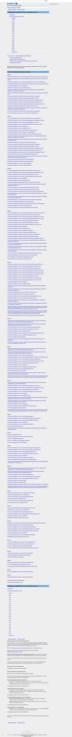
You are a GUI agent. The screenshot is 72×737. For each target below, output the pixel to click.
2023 (13, 23)
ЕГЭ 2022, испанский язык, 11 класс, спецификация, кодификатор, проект (22, 297)
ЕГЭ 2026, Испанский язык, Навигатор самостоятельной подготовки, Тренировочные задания (26, 103)
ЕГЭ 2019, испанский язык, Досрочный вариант (17, 407)
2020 (13, 28)
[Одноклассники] (9, 3)
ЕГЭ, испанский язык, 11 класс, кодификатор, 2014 (17, 502)
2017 (13, 33)
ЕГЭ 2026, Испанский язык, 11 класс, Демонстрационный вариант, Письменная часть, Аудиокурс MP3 (27, 76)
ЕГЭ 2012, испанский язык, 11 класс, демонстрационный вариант (20, 524)
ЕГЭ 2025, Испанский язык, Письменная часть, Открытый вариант (21, 159)
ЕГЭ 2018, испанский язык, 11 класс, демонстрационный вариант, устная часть (23, 420)
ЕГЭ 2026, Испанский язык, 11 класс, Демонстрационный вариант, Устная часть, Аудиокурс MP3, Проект (28, 83)
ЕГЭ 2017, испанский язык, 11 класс (15, 434)
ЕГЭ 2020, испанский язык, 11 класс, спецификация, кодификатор (20, 368)
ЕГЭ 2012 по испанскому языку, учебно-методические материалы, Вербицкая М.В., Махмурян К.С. (27, 522)
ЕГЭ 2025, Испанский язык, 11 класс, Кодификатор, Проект (19, 128)
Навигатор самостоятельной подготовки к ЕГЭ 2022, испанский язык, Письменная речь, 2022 (26, 315)
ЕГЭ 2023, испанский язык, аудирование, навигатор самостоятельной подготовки (24, 234)
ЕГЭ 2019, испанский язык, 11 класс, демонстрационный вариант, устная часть (23, 389)
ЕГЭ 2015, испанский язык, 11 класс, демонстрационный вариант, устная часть (23, 478)
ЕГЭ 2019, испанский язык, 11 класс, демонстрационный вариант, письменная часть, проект (26, 387)
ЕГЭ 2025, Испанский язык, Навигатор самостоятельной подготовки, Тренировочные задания (26, 152)
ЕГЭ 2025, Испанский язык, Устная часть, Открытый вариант (19, 163)
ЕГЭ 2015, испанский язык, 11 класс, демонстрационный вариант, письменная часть (24, 476)
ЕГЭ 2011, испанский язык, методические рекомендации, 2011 (20, 545)
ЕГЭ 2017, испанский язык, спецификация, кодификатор (19, 440)
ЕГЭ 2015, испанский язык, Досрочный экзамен (17, 480)
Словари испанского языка (15, 62)
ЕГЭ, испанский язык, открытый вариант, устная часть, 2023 (19, 258)
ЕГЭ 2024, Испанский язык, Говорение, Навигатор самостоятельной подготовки (23, 187)
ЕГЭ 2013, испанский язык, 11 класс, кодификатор (17, 515)
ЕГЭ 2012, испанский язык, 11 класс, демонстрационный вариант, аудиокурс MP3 (23, 528)
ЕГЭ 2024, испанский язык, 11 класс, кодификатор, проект (19, 180)
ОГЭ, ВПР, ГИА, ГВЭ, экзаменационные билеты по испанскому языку (23, 60)
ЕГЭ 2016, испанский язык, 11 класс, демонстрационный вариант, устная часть (23, 453)
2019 (10, 607)
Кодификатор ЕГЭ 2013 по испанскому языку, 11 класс (18, 517)
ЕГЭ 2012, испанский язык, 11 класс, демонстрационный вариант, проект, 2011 (23, 530)
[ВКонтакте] (7, 3)
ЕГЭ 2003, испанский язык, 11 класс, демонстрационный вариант (20, 576)
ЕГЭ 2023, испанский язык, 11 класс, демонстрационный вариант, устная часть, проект (25, 224)
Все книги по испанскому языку (16, 57)
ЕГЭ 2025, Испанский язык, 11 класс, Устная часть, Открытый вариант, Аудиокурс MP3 (24, 133)
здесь (25, 668)
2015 (13, 36)
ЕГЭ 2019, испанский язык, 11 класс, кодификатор (17, 393)
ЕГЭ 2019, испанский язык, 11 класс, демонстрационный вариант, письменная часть (24, 385)
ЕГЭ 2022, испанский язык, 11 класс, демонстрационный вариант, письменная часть (24, 266)
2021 (13, 26)
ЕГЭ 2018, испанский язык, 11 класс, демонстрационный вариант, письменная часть (24, 418)
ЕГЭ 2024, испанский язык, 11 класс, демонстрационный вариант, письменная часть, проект (26, 172)
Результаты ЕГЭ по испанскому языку (15, 582)
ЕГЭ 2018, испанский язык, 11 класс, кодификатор (17, 422)
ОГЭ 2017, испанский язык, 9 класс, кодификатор (17, 442)
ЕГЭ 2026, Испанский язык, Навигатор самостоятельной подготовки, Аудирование (24, 96)
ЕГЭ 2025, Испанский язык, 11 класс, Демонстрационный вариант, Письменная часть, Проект (26, 120)
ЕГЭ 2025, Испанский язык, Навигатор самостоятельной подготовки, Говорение (23, 146)
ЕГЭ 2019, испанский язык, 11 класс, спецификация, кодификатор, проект (22, 405)
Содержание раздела (12, 9)
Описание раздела (21, 9)
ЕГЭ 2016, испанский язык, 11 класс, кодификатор (17, 455)
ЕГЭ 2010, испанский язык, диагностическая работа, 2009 (19, 555)
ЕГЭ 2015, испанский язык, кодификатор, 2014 (17, 482)
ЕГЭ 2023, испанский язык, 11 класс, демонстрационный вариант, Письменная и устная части (26, 212)
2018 (13, 31)
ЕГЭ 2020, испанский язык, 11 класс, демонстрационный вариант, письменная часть (24, 358)
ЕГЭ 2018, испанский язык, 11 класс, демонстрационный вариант (20, 416)
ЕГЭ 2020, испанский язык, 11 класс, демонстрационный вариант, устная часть (23, 362)
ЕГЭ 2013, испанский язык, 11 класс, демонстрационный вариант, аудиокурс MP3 (23, 513)
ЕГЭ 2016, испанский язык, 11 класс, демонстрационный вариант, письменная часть (24, 447)
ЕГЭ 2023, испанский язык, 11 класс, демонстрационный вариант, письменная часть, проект (26, 216)
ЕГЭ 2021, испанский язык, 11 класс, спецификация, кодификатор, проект (22, 334)
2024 (13, 21)
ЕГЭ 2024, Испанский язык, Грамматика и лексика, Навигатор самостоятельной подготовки (25, 191)
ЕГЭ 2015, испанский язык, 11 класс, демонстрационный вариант (20, 474)
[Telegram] (13, 3)
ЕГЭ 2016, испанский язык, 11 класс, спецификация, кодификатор (20, 457)
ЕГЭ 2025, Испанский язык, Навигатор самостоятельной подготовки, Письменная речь (25, 150)
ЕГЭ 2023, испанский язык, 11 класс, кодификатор (17, 226)
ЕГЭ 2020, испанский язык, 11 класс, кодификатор (17, 364)
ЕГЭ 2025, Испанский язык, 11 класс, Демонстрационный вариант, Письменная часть (24, 118)
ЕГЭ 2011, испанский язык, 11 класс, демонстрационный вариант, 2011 (21, 541)
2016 (13, 35)
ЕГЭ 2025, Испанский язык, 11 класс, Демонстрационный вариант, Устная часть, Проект (25, 124)
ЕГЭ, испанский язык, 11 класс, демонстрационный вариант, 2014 (20, 500)
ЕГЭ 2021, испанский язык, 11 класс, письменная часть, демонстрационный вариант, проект (26, 332)
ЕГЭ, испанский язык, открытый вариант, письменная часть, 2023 (20, 256)
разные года (11, 635)
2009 (13, 46)
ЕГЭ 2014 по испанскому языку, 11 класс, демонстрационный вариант (21, 492)
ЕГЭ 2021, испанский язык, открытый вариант (17, 336)
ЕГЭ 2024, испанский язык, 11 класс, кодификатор (17, 178)
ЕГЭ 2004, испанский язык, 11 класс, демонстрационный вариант (20, 571)
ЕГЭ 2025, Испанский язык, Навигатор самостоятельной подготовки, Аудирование (24, 144)
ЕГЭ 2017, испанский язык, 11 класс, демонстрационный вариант (20, 436)
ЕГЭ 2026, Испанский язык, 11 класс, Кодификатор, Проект (19, 87)
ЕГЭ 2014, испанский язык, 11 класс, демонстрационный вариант (20, 496)
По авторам (12, 14)
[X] (16, 3)
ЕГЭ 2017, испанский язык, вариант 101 (15, 438)
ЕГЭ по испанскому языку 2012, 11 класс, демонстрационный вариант (21, 534)
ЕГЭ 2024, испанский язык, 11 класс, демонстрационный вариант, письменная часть (24, 170)
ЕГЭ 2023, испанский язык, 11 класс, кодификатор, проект (19, 228)
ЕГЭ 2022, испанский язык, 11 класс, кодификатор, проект (19, 283)
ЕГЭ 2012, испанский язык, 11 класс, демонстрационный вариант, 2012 (21, 526)
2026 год (14, 18)
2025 (13, 19)
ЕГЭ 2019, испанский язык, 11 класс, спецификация (18, 403)
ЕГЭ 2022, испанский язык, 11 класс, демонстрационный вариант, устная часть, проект (25, 277)
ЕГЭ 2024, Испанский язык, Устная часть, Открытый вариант (19, 205)
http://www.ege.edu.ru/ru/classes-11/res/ (14, 651)
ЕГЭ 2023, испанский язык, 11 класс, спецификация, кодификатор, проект (22, 232)
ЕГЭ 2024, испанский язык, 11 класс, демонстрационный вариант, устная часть (23, 174)
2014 (13, 38)
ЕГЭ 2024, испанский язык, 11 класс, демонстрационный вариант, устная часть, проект (25, 176)
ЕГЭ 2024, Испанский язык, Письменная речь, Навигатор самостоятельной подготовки (25, 199)
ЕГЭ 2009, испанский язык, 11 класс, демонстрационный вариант (20, 562)
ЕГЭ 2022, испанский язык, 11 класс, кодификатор (17, 281)
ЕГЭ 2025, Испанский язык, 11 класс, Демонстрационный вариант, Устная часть (23, 122)
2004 (13, 48)
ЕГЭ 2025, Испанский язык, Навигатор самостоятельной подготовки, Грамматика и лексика (25, 148)
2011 (13, 43)
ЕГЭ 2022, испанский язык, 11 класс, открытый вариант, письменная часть (22, 292)
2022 (13, 24)
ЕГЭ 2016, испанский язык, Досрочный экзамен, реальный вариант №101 (22, 459)
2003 (13, 50)
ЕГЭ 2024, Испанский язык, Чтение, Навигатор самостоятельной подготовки (23, 207)
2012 (13, 41)
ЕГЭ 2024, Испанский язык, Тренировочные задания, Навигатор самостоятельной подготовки (26, 203)
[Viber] (12, 3)
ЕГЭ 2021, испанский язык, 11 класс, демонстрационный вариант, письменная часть (24, 327)
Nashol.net (10, 734)
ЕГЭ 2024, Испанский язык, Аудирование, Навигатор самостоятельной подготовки (24, 182)
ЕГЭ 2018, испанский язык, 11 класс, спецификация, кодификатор (20, 424)
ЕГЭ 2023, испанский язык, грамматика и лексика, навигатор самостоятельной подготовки (25, 238)
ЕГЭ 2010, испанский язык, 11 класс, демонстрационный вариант (20, 553)
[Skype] (15, 3)
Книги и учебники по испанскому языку (17, 59)
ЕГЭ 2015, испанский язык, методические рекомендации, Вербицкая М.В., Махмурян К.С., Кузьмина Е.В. (28, 484)
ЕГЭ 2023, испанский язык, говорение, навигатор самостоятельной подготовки (23, 236)
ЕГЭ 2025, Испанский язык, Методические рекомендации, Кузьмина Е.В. (22, 142)
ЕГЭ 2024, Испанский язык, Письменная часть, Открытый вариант (21, 201)
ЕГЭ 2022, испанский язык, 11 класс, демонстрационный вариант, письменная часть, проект (26, 273)
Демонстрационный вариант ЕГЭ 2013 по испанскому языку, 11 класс (21, 507)
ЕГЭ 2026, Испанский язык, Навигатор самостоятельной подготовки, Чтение (23, 105)
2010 (13, 45)
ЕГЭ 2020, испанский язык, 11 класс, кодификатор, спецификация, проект (22, 366)
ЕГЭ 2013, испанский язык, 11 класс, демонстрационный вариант (20, 511)
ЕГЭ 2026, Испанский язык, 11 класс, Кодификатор (18, 85)
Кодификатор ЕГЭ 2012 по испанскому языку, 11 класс (18, 536)
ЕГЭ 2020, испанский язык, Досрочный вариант (17, 370)
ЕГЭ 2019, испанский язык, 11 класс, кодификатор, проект (19, 395)
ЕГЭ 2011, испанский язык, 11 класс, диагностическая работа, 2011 (21, 543)
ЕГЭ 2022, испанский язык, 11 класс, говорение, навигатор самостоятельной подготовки (25, 264)
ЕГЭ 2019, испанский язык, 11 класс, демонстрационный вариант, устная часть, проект (25, 391)
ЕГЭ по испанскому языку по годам (17, 16)
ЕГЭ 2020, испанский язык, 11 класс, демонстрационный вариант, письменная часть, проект (26, 360)
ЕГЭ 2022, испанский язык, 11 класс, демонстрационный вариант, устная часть (23, 275)
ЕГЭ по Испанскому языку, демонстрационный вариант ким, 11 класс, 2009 (22, 566)
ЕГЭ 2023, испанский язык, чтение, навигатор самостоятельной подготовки (22, 254)
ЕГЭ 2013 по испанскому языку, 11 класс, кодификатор (18, 509)
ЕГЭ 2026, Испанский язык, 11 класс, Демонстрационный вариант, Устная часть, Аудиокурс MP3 (26, 81)
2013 (13, 40)
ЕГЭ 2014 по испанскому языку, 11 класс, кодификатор (18, 494)
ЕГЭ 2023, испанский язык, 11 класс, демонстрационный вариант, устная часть (23, 220)
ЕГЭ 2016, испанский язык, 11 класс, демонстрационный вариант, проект (22, 451)
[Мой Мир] (10, 3)
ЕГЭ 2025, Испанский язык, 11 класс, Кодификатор (18, 126)
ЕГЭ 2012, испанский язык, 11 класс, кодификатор (17, 532)
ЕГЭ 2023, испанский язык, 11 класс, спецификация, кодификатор (20, 230)
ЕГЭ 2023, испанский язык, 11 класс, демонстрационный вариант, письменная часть (24, 214)
